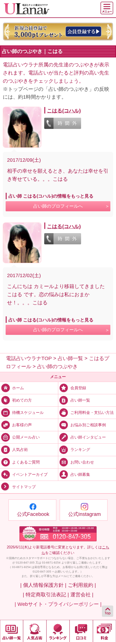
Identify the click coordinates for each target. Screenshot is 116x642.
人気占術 (20, 449)
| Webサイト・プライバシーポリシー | (58, 604)
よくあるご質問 (26, 462)
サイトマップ (24, 487)
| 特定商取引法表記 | (46, 594)
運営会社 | (81, 594)
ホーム (18, 388)
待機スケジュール (28, 412)
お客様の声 (22, 425)
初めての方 (22, 400)
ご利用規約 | (82, 585)
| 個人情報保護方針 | (43, 585)
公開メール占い (26, 437)
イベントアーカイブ (30, 474)
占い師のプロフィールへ (58, 206)
